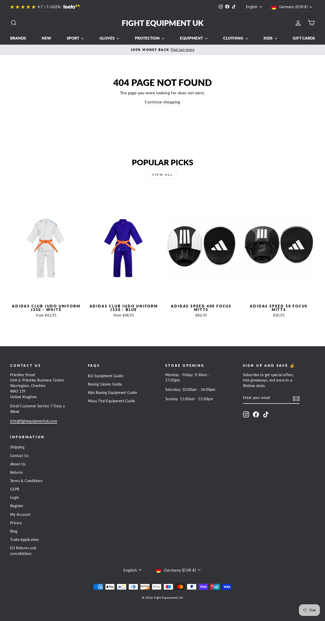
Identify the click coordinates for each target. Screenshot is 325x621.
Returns (16, 472)
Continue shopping (162, 101)
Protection (147, 38)
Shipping (17, 447)
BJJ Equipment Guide (105, 376)
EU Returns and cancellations (23, 551)
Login (14, 498)
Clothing (233, 38)
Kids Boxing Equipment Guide (112, 393)
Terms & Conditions (26, 481)
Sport (73, 38)
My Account (20, 515)
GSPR (15, 489)
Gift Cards (304, 38)
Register (16, 506)
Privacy (16, 523)
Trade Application (24, 540)
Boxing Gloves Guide (105, 384)
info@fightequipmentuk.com (33, 421)
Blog (14, 531)
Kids (268, 38)
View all (162, 174)
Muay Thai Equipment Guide (111, 401)
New (46, 38)
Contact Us (19, 456)
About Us (18, 464)
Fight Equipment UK (162, 23)
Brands (18, 38)
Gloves (107, 38)
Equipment (192, 38)
